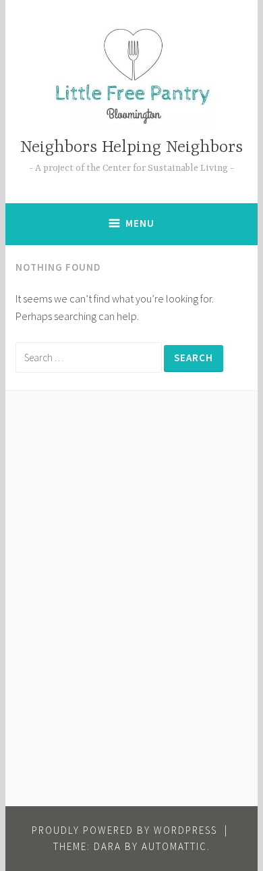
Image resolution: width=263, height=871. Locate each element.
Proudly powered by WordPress (124, 830)
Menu (139, 223)
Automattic (174, 846)
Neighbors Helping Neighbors (131, 147)
